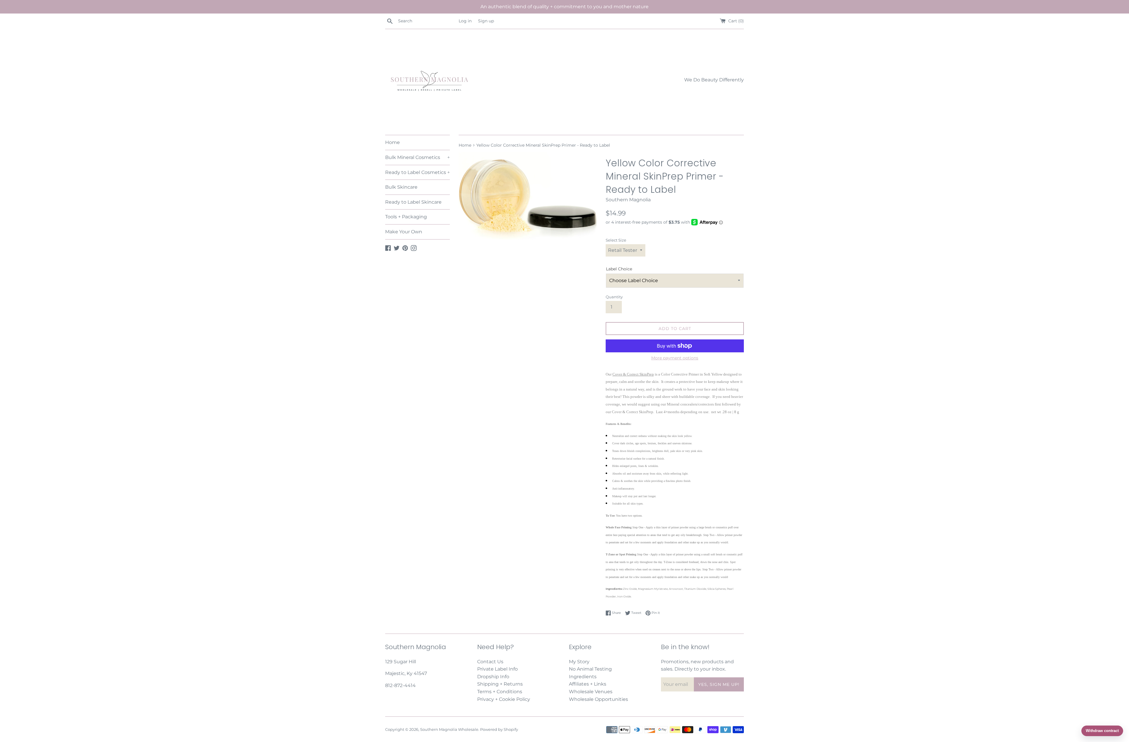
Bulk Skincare (401, 187)
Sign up (486, 21)
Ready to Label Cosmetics (417, 172)
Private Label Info (497, 669)
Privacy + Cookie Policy (503, 699)
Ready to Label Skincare (413, 202)
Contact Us (490, 661)
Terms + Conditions (499, 691)
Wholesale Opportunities (598, 699)
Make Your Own (403, 232)
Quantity (614, 297)
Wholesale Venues (590, 691)
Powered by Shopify (499, 729)
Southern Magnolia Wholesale (449, 729)
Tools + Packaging (406, 217)
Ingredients (583, 676)
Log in (465, 21)
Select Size (616, 240)
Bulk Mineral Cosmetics (417, 157)
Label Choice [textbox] (619, 269)
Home (392, 142)
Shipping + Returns (500, 684)
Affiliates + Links (587, 684)
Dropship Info (493, 676)
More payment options (674, 358)
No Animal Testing (590, 669)
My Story (579, 661)
